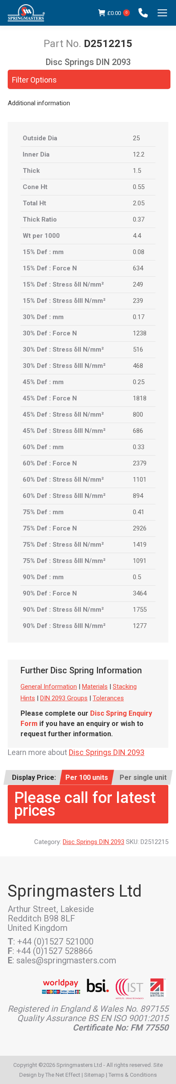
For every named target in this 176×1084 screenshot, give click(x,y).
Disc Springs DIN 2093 (106, 752)
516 (138, 349)
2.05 (138, 203)
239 (138, 301)
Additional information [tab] (39, 103)
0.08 (138, 252)
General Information (49, 686)
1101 (140, 479)
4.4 (137, 236)
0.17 (138, 317)
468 (138, 366)
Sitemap (94, 1075)
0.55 (138, 187)
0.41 (138, 512)
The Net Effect (62, 1075)
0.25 (138, 382)
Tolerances (108, 698)
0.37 (138, 219)
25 (136, 138)
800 (138, 414)
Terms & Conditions (133, 1075)
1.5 (137, 171)
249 (138, 284)
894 (138, 496)
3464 (140, 593)
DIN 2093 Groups (64, 698)
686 (138, 431)
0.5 (137, 577)
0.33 (138, 447)
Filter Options (34, 79)
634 (138, 268)
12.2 (138, 154)
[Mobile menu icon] (162, 13)
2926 (140, 528)
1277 (140, 626)
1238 (140, 333)
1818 (140, 398)
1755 (140, 609)
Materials (95, 686)
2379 (140, 463)
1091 (140, 561)
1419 (140, 544)
